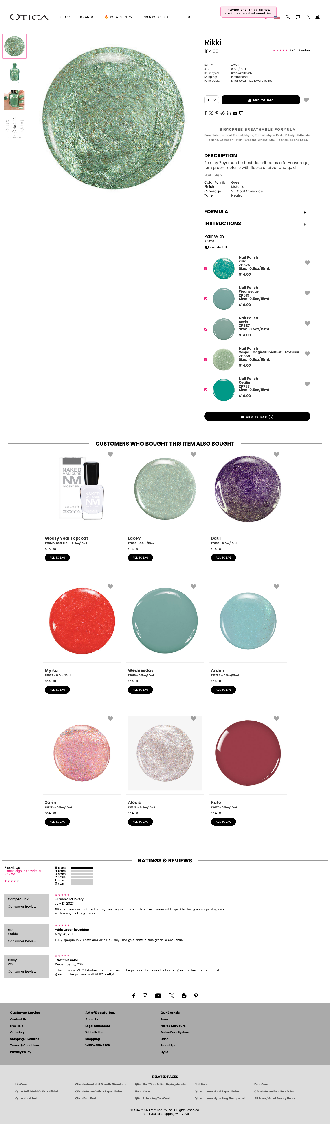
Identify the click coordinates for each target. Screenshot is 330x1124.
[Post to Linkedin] (229, 112)
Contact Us (18, 1019)
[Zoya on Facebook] (133, 995)
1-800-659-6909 (97, 1045)
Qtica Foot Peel (85, 1098)
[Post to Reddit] (222, 112)
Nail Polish (213, 175)
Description (220, 155)
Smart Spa (168, 1045)
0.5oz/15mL (225, 69)
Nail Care (201, 1084)
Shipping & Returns (24, 1039)
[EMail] (235, 112)
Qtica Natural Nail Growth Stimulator (100, 1084)
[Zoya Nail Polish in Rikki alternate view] (14, 73)
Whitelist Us (94, 1032)
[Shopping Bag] (317, 17)
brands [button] (87, 17)
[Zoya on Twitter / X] (171, 995)
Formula (216, 211)
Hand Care (142, 1091)
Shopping (92, 1039)
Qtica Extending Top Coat (152, 1098)
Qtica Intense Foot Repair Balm (275, 1091)
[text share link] (241, 112)
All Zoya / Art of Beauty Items (274, 1098)
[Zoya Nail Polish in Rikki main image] (14, 46)
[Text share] (241, 113)
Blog (187, 17)
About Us (92, 1019)
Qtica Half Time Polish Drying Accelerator (160, 1084)
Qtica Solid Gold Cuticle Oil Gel (36, 1091)
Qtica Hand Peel (26, 1098)
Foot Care (261, 1084)
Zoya (164, 1019)
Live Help (17, 1026)
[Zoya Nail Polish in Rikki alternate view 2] (14, 100)
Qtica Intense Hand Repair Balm (217, 1091)
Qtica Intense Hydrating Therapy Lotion (220, 1098)
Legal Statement (97, 1026)
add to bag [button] (248, 100)
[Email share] (235, 113)
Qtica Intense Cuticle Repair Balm (98, 1091)
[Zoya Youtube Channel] (158, 995)
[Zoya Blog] (184, 995)
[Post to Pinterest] (216, 112)
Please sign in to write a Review (22, 872)
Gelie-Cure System (175, 1032)
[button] (29, 17)
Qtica (165, 1039)
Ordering (17, 1032)
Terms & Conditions (25, 1045)
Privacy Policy (20, 1052)
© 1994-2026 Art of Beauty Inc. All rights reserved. (165, 1112)
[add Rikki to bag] (306, 99)
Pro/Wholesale (157, 17)
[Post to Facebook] (205, 112)
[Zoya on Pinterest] (196, 995)
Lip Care (21, 1084)
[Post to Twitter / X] (211, 112)
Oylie (164, 1052)
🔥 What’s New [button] (119, 17)
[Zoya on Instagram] (145, 995)
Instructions (222, 223)
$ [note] (245, 274)
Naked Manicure (173, 1026)
